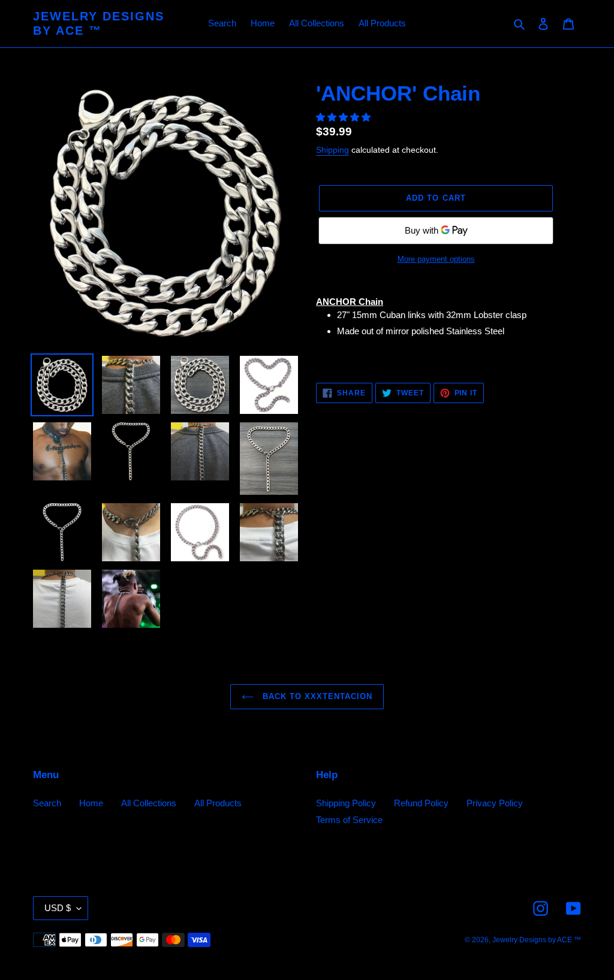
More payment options (436, 259)
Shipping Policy (346, 803)
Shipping (332, 150)
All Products (218, 803)
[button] (344, 117)
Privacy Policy (494, 803)
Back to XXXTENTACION (316, 696)
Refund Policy (421, 803)
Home (91, 803)
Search (47, 803)
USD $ (57, 908)
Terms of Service (349, 820)
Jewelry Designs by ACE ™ (98, 23)
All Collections (148, 803)
